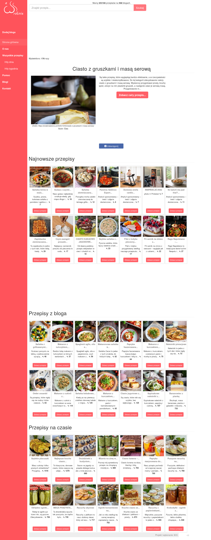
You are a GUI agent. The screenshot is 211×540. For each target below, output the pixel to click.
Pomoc (6, 75)
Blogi (5, 81)
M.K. (176, 535)
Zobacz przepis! (40, 210)
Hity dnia (8, 62)
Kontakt (6, 88)
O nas (5, 48)
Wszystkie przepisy (12, 55)
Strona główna (10, 42)
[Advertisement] (111, 34)
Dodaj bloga (9, 32)
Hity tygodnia (10, 68)
